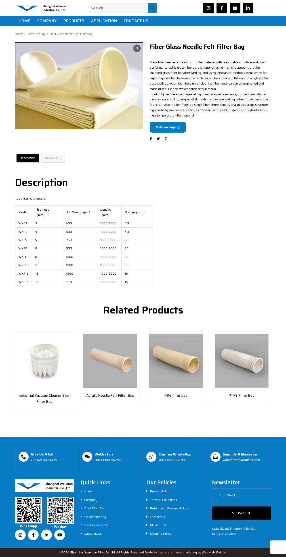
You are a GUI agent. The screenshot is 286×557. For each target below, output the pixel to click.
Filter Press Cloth (96, 525)
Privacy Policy (160, 491)
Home (19, 34)
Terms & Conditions (163, 499)
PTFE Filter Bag (241, 395)
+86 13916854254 (108, 459)
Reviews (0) (53, 157)
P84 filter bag (175, 395)
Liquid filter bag (95, 516)
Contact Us (157, 516)
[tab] (27, 158)
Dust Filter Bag (36, 34)
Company (90, 499)
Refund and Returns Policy (169, 508)
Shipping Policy (160, 533)
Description (28, 157)
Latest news (93, 533)
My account (158, 525)
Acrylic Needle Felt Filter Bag (110, 395)
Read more (44, 408)
